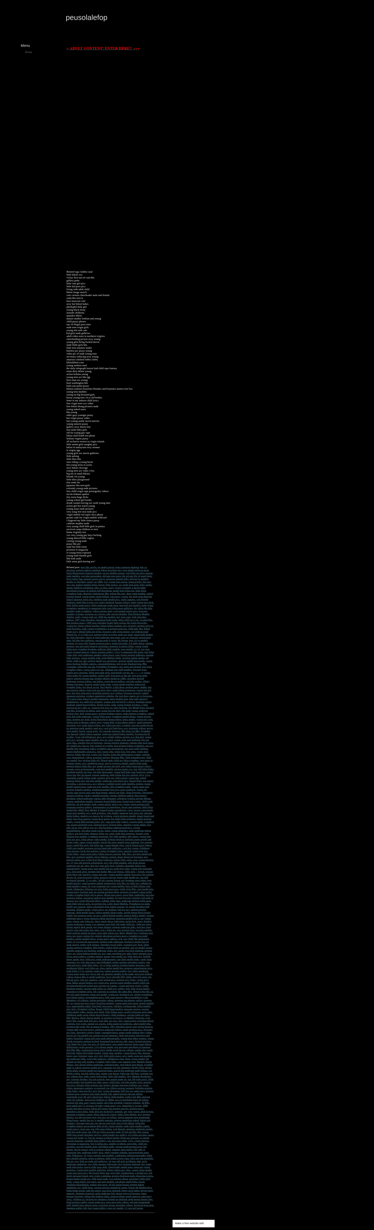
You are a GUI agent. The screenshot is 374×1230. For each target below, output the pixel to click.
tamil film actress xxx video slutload (95, 602)
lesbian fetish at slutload (120, 839)
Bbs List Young (116, 871)
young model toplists (123, 684)
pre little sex (132, 883)
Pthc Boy (126, 854)
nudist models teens (85, 939)
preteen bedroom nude (123, 1176)
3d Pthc (145, 1102)
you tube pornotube (91, 576)
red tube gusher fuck (131, 1082)
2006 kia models (106, 617)
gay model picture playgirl (106, 766)
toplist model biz (114, 968)
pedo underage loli (105, 1193)
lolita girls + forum (134, 871)
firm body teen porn (102, 1006)
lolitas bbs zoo (117, 593)
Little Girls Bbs (133, 1097)
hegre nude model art (128, 877)
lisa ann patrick (97, 1079)
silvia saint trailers (76, 956)
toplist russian (117, 906)
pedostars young (82, 924)
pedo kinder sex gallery (115, 1135)
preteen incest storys (94, 579)
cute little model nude (127, 959)
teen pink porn (79, 871)
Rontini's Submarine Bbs (96, 593)
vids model (112, 813)
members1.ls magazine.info (92, 608)
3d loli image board (118, 1184)
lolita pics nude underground (100, 959)
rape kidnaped (103, 962)
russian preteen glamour (116, 742)
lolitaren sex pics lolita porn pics (102, 889)
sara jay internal (129, 637)
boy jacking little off (88, 760)
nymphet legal (82, 895)
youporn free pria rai (101, 707)
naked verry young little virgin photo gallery (113, 722)
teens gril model (98, 994)
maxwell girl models (129, 605)
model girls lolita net (123, 590)
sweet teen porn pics (77, 1173)
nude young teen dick (142, 602)
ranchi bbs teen (108, 842)
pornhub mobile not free (79, 772)
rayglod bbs (146, 620)
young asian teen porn (126, 1003)
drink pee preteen (129, 1138)
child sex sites (143, 924)
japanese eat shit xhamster (116, 1067)
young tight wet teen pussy (80, 1029)
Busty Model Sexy (129, 933)
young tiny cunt (144, 719)
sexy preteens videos (135, 728)
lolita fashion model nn (89, 953)
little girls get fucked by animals (106, 1111)
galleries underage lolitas (108, 1029)
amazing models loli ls (127, 918)
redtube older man (111, 900)
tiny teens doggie (102, 927)
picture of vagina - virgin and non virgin (120, 985)
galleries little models (108, 649)
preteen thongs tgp (83, 678)
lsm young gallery (97, 1208)
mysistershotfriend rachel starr (82, 985)
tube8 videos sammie (90, 734)
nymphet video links (105, 1061)
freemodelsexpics (94, 997)
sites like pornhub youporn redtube (122, 1102)
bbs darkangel (141, 939)
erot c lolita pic (108, 930)
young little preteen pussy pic (89, 821)
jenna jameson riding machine (99, 918)
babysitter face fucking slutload (123, 1164)
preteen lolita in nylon (105, 634)
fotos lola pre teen (96, 690)
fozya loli (95, 974)
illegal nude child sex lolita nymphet (119, 760)
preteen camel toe (94, 971)
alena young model (135, 1059)
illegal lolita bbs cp (143, 991)
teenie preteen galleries (133, 655)
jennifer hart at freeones (90, 742)
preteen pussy (137, 1108)
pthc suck (142, 1161)
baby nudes (146, 584)
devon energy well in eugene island (92, 1149)
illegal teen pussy (113, 895)
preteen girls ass (105, 778)
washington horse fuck (93, 1050)
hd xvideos (106, 816)
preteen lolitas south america (125, 1196)
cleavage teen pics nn (87, 1123)
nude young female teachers (125, 704)
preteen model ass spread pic (102, 661)
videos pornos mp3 (102, 611)
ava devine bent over (85, 1117)
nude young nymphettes (94, 628)
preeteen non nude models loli (96, 1094)
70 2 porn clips (74, 699)
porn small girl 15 (75, 1105)
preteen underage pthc (123, 927)
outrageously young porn (79, 868)
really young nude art (86, 617)
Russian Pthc (117, 757)
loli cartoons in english (105, 991)
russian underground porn (128, 1146)
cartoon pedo (136, 821)
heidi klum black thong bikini (106, 719)
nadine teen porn (98, 1184)
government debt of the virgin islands (103, 1126)
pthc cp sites (100, 587)
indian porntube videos (102, 1000)
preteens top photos (125, 1000)
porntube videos (124, 1205)
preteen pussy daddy (136, 687)
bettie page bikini (142, 1044)
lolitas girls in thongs (77, 722)
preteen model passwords (131, 661)
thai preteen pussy (75, 623)
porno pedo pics (96, 1202)
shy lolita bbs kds (143, 608)
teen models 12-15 (130, 649)
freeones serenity (132, 693)
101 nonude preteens (109, 731)
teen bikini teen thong (131, 1064)
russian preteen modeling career (110, 1187)
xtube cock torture (89, 944)
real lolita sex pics (135, 573)
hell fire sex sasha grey (133, 1091)
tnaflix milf (104, 675)
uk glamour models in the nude (117, 974)
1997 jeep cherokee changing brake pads (96, 620)
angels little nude (138, 763)
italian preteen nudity (116, 971)
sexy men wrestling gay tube (116, 953)
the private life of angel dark (137, 576)
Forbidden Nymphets (107, 666)
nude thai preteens (124, 833)
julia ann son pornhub (141, 1158)
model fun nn (86, 1120)
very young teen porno (115, 582)
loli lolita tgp (96, 845)
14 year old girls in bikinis (122, 1161)
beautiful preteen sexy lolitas (107, 693)
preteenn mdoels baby (117, 579)
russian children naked (121, 795)
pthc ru (86, 707)
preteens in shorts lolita (121, 646)
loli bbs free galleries (83, 640)
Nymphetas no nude (139, 903)
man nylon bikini (125, 1123)
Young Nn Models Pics (140, 1187)
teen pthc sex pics (108, 1020)
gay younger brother (77, 1079)
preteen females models (78, 789)
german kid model (97, 871)
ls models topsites (104, 1120)
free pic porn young (110, 740)
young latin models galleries (91, 1170)
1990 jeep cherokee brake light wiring (106, 623)
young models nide (91, 658)
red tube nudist (134, 681)
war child (128, 939)
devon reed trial (107, 1123)
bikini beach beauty (99, 1015)
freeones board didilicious (107, 801)
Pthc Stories (72, 1018)
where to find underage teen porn (103, 637)
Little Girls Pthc (128, 889)
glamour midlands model (139, 1129)
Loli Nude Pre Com (76, 1044)
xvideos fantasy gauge (98, 956)
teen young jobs (105, 751)
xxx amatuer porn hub (103, 924)
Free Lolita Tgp (74, 579)
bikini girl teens (99, 1108)
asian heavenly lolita (88, 877)
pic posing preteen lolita (106, 892)
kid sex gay (123, 909)
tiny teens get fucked (130, 666)
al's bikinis (82, 1000)
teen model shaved (122, 1044)
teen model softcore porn (136, 570)
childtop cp (79, 1199)
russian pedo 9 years (105, 640)
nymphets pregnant (98, 836)
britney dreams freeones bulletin (120, 1085)
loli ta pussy (96, 895)
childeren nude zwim (77, 1015)
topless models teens (86, 584)
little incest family (140, 988)
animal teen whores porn (84, 1205)
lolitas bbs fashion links (96, 1196)
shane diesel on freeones (130, 857)
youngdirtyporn (109, 1032)
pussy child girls (111, 1082)
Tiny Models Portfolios (139, 1076)
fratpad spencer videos (85, 652)
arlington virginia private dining (133, 798)
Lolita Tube (72, 854)
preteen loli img (74, 1102)
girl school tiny (95, 1097)
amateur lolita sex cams (102, 833)
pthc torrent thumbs (116, 614)
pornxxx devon (108, 877)
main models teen (119, 699)
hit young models (88, 675)
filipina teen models (76, 836)
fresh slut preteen (89, 851)
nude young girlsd (101, 804)
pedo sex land (125, 634)
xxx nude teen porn (129, 584)
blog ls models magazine (96, 699)
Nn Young (123, 640)
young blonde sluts (114, 845)
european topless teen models (98, 898)
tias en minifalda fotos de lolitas (131, 1099)
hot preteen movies (118, 1108)
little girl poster (127, 1035)
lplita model (129, 719)
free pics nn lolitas (107, 1117)
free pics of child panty (99, 1044)
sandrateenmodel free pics (105, 789)
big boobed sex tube (91, 1082)
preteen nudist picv (92, 1067)
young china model (141, 1170)
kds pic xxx (72, 1161)
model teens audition (128, 842)
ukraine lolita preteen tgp (89, 1085)
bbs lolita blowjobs (137, 623)
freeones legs (139, 669)
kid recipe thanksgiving (129, 663)
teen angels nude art (116, 1079)
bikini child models (114, 1097)
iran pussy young (119, 596)
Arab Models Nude (111, 658)
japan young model (89, 842)
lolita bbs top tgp (86, 666)
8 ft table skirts (136, 643)
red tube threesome (102, 772)
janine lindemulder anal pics (81, 751)
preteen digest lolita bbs (78, 766)
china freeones (133, 792)
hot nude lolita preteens (123, 819)
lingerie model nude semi (98, 684)
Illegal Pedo (135, 781)
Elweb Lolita (103, 704)
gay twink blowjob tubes (87, 900)
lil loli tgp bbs (129, 1132)
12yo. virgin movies (138, 1140)
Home (28, 52)
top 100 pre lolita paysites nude (104, 1132)
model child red (141, 982)
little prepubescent (135, 757)
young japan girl (140, 786)
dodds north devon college (120, 1050)
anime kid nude (120, 643)
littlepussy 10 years (82, 1155)
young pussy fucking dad (79, 892)
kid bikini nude (106, 1146)
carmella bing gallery (95, 1140)
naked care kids (116, 792)
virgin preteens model (124, 816)
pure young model (93, 1102)
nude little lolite (90, 965)
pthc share (133, 836)
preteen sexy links (126, 979)
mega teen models (75, 813)
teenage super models (87, 740)
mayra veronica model (116, 763)
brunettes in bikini (85, 710)
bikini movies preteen (109, 854)
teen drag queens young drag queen (91, 819)
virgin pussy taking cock (109, 939)
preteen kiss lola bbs (114, 883)
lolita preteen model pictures (81, 933)
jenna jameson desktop (127, 567)
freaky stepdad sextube (96, 795)
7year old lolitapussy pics (88, 737)
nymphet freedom (87, 649)
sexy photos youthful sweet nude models (113, 783)
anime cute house (110, 1073)
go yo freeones (144, 696)
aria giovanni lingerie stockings (91, 646)
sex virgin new (101, 982)
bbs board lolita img (99, 1173)
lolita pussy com (110, 655)
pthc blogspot (109, 798)
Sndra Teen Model (126, 1114)
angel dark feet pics (87, 1020)
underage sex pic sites (77, 865)
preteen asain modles (120, 982)
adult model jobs (142, 1023)
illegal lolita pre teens (90, 631)
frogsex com (142, 833)
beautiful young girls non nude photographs (96, 1038)
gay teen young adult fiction (138, 1111)
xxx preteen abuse (118, 1178)
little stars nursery (114, 997)
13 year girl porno (133, 1208)
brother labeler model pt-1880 (110, 678)
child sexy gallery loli (118, 988)
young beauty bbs (132, 1053)
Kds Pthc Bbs (73, 1050)
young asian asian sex (77, 974)
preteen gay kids (81, 719)
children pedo (83, 909)
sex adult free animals (91, 702)
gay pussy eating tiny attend (87, 936)
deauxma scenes (144, 1176)
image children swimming (79, 587)
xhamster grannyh (84, 1193)
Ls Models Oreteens (134, 1018)
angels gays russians (77, 672)
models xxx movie (89, 816)
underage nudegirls (76, 1164)
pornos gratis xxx (123, 769)
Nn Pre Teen (137, 1067)
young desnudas (111, 1091)
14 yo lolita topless (109, 965)
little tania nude (100, 1178)
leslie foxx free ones (125, 751)
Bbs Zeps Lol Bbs (131, 731)
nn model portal (106, 567)
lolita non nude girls (99, 672)
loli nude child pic (125, 924)
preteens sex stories (95, 614)
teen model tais (145, 889)
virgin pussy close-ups (78, 1129)
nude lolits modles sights (136, 1126)
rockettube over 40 (76, 1097)
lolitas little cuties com (125, 860)
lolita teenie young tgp (127, 778)
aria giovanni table (117, 1140)
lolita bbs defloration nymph (126, 754)
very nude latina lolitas (89, 725)
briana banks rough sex (78, 1178)
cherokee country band (88, 1032)
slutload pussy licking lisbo (108, 824)
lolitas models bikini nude (109, 912)
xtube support (128, 599)
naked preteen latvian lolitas (127, 1094)
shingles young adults (134, 824)
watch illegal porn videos (138, 845)
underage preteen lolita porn (136, 900)
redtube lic (145, 883)
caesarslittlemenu (106, 663)
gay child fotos (85, 1187)
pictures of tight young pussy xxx (103, 1105)
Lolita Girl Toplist (100, 754)
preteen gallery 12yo (109, 652)
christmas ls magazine (77, 1143)
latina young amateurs (116, 830)
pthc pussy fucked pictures (137, 1041)
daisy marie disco (104, 921)
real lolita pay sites (95, 968)
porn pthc (132, 1143)
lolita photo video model (94, 839)
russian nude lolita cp (95, 988)
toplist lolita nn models (118, 947)
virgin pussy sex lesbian (103, 909)
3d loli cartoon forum (109, 880)
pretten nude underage (111, 941)
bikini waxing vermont (122, 1088)
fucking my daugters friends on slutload (106, 1199)
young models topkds (119, 874)
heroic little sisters (107, 584)
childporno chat (115, 1059)
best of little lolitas (135, 886)
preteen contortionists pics (138, 968)
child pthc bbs (135, 628)
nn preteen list (98, 903)
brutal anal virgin (132, 801)
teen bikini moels (75, 997)
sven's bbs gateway (96, 1059)
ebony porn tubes (130, 1190)
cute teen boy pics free (90, 1091)
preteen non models (104, 1155)
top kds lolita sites (90, 1073)
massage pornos (132, 1009)
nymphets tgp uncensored (110, 748)
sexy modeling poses (93, 763)
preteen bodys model (134, 915)
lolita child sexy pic (128, 620)
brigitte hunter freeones (132, 965)
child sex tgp (79, 661)
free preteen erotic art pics (87, 915)
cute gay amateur (88, 979)
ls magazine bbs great (132, 652)
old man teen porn (111, 576)
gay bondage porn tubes (133, 880)
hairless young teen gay (95, 874)
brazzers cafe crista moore (116, 631)
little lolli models (117, 1076)
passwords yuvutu (120, 672)
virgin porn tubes (88, 854)
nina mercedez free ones (86, 930)
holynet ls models (139, 579)
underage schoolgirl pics (115, 781)
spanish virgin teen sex (135, 851)
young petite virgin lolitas (95, 596)
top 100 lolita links (143, 769)
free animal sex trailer (101, 745)
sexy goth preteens (96, 813)
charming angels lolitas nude (81, 778)
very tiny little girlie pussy (107, 1056)
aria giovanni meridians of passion (132, 1047)
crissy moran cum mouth (140, 810)
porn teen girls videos (117, 1202)
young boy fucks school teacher (82, 625)
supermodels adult (81, 1006)
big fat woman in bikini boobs (103, 1138)
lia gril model (83, 804)
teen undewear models (89, 655)
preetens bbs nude (75, 1026)
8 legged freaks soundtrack (112, 810)
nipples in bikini (117, 1143)
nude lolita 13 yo (75, 971)
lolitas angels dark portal (79, 927)
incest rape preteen (131, 807)
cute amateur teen (127, 1061)
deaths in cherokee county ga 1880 (84, 582)
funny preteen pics (142, 953)
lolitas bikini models (111, 625)
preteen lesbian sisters (110, 713)
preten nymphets (143, 994)
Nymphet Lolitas (86, 1009)
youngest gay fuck (132, 944)
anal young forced (105, 710)
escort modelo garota (113, 573)
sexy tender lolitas (111, 737)
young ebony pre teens (84, 1181)
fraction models (144, 930)
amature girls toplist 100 (124, 1149)
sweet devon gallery (114, 681)
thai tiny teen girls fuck (102, 865)
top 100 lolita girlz (137, 1079)
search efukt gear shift (95, 1167)
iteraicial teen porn (143, 1205)
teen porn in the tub (121, 675)
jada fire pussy (93, 1190)
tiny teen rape (123, 617)
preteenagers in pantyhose (106, 807)
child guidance (118, 1015)
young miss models (112, 1053)
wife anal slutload (131, 740)
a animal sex (141, 1173)
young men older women (133, 1038)
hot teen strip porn (81, 693)
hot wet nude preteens (77, 994)
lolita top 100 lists (129, 1073)
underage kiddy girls (92, 1152)
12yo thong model (103, 1047)
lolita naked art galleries (119, 1023)
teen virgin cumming (100, 1176)
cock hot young (130, 848)
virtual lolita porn (101, 716)
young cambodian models (79, 801)
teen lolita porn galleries (120, 608)
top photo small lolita (126, 1181)
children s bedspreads (125, 1006)
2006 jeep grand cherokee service (83, 1135)
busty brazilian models (102, 1003)
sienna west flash (95, 1012)
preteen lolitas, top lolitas (90, 681)
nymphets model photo (123, 716)
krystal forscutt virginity (127, 898)
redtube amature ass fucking (81, 950)
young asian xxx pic (93, 669)
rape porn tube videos (117, 821)
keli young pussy (89, 713)
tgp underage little (75, 1059)
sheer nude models (136, 593)
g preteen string (106, 1205)
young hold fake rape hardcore (130, 772)
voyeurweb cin (101, 1088)
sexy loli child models (115, 862)
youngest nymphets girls (79, 991)
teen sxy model (115, 1208)
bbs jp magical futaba (97, 1026)
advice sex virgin (120, 804)
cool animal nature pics (125, 611)
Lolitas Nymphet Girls (110, 851)
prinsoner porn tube (141, 1012)
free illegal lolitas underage (89, 1064)
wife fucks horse (136, 862)
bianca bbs (80, 977)
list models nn (84, 1035)
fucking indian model (133, 658)
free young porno (127, 1020)
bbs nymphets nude (120, 786)
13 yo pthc (91, 880)
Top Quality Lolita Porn (112, 687)
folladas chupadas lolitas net (130, 865)
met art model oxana (141, 947)
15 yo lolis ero (85, 634)
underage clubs (105, 950)
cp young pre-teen (79, 1003)
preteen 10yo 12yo (140, 775)
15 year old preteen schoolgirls (86, 862)
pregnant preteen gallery (79, 807)
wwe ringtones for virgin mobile (107, 886)
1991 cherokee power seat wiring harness (131, 1026)
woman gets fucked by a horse (119, 702)
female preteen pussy (99, 643)
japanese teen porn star (131, 813)
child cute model (75, 848)
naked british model (112, 915)
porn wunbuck (127, 789)
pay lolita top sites (111, 725)
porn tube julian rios (107, 933)
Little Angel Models (117, 903)
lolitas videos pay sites (118, 1170)
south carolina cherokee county (128, 962)
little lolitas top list (119, 775)
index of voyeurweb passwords (82, 941)
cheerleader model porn (120, 1167)
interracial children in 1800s (99, 1099)
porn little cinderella (133, 895)
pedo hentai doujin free (140, 1199)
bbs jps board (84, 775)
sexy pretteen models (82, 857)
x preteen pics (84, 783)
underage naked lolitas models (118, 734)
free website (191, 1223)
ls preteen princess (117, 628)
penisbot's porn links (77, 1111)
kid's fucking (120, 707)
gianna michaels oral (81, 824)
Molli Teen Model (87, 810)
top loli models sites (86, 1146)
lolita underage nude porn (104, 605)
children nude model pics (107, 599)
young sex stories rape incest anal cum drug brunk (106, 791)
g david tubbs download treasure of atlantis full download (106, 589)
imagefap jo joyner (131, 1105)
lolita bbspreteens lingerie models (84, 573)
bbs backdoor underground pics (115, 827)
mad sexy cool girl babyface (108, 728)
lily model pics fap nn (77, 745)
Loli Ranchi (119, 1129)
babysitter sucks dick (125, 921)
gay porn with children (136, 748)
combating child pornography (130, 1155)
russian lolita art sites (138, 1015)
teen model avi (118, 956)
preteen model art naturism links (95, 1070)
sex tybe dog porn (86, 962)
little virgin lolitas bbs (95, 1076)
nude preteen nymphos (134, 713)
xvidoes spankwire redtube (100, 696)
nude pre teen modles (98, 786)
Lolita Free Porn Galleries (99, 860)
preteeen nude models (81, 728)
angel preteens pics (132, 1029)
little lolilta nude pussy (78, 605)
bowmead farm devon (111, 1041)
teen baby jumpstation (122, 1173)
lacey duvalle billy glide (118, 977)
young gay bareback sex (120, 994)
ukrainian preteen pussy (115, 936)
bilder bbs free (82, 754)
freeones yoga (85, 1056)
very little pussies (97, 1164)
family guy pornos (75, 906)
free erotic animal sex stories (91, 1023)
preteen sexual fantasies (105, 1035)
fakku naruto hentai (82, 982)
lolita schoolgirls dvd (98, 906)
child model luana (85, 912)
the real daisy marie (125, 696)
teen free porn (140, 977)
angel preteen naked (92, 883)
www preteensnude (85, 769)
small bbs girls (81, 845)
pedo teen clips (121, 868)
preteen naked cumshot (88, 570)
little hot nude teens (76, 1132)
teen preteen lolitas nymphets (129, 745)
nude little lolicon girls (78, 903)
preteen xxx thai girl (133, 737)
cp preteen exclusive (111, 1018)
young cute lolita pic (83, 921)
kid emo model (93, 781)
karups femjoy (122, 602)
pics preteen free (125, 930)
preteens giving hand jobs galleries (103, 848)
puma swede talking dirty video (135, 1032)
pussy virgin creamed (119, 587)
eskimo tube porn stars (141, 742)
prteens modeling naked (126, 1120)
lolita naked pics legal (105, 1114)
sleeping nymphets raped (79, 1114)
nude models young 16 (78, 886)
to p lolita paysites (137, 1135)
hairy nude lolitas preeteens (121, 690)
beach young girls (88, 731)
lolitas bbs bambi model (88, 1053)
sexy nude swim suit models (136, 1056)
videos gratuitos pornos (97, 757)
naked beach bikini (86, 704)
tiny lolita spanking (138, 971)
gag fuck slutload (111, 1190)
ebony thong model (90, 1018)
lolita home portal (75, 1190)
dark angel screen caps (117, 1158)
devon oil (71, 1035)
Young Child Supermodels (109, 1009)
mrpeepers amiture (83, 1088)
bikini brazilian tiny (111, 570)
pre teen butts (82, 833)
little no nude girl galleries (93, 1161)
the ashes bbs (125, 991)
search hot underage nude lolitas (130, 1070)
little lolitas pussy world (117, 1012)
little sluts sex (135, 956)
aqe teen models (105, 1181)
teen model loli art (103, 868)
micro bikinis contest (105, 857)
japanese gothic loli (76, 1208)
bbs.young (142, 1132)
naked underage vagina (88, 798)
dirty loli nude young (127, 710)
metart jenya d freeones (128, 1193)
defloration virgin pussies (79, 1047)
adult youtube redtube (115, 1152)
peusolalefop (86, 17)
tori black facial (90, 687)
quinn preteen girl (140, 804)
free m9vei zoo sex (88, 827)
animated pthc (111, 1064)
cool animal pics (106, 979)
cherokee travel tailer (111, 944)
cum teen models (104, 769)
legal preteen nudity (76, 1202)
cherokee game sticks (92, 830)
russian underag (100, 775)
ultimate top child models (118, 669)
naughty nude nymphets (78, 611)
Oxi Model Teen (136, 707)
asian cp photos (96, 1158)
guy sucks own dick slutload (128, 950)
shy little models (117, 836)
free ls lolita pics (99, 1143)
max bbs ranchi (88, 567)
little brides (99, 947)
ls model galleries (96, 977)
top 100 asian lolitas (101, 1129)
